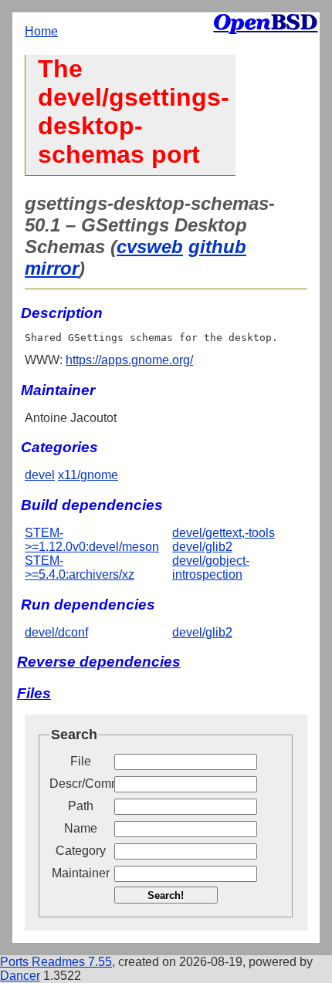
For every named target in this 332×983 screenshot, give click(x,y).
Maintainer (81, 873)
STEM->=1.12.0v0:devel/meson (92, 539)
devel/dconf (56, 632)
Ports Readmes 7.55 (56, 961)
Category (81, 850)
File (80, 761)
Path (80, 805)
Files (34, 693)
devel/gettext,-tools (223, 532)
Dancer (20, 975)
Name (80, 828)
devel (40, 474)
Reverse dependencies (99, 662)
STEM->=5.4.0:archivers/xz (79, 567)
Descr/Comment (80, 783)
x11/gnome (88, 474)
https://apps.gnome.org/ (129, 360)
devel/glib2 (202, 546)
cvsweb (150, 246)
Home (41, 31)
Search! (165, 895)
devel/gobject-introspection (210, 567)
